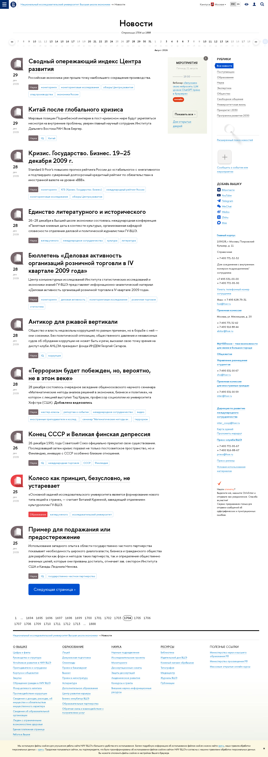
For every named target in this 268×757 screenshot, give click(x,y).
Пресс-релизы (226, 460)
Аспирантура (69, 683)
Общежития (224, 354)
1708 (27, 624)
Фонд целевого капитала (27, 688)
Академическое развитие (125, 678)
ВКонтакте (228, 190)
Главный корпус (226, 235)
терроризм (141, 419)
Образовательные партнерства (80, 703)
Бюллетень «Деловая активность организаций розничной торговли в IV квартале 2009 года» (81, 263)
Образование (225, 77)
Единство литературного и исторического (87, 211)
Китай (51, 138)
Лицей (66, 652)
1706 (147, 618)
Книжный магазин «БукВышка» (177, 662)
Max (224, 223)
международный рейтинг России (125, 189)
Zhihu (225, 217)
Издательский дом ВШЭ (174, 657)
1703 (117, 618)
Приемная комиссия (229, 310)
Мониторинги (119, 662)
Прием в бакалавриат (74, 667)
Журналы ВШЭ (169, 678)
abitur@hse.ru (225, 331)
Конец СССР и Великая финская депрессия (89, 434)
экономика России (67, 94)
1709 (37, 624)
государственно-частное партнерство (71, 576)
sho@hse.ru (224, 374)
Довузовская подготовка (76, 657)
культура (112, 240)
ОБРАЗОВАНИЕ (73, 647)
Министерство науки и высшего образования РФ (228, 654)
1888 (92, 624)
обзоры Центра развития (118, 87)
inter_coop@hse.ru (228, 423)
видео (140, 412)
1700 (88, 618)
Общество (223, 93)
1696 (49, 618)
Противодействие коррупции (30, 693)
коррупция (54, 355)
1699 (78, 618)
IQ (42, 138)
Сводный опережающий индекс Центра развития (84, 65)
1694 (29, 618)
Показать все (184, 114)
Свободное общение (230, 99)
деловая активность (73, 299)
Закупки (17, 678)
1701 (98, 618)
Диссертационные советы (126, 667)
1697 (58, 618)
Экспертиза (224, 88)
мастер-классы (50, 412)
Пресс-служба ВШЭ (229, 440)
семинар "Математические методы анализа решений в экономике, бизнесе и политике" (107, 419)
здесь (221, 745)
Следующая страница (53, 589)
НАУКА (116, 647)
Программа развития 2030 (233, 115)
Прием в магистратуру (75, 678)
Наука (220, 82)
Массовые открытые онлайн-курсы (230, 666)
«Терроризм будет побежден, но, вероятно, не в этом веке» (89, 374)
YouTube (227, 195)
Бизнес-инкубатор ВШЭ (75, 698)
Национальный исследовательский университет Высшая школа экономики (55, 635)
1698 (68, 618)
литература (129, 240)
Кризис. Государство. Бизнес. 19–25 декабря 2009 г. (79, 157)
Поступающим (225, 71)
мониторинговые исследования (80, 87)
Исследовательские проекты (128, 657)
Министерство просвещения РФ (229, 661)
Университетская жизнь (231, 104)
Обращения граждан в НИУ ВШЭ (32, 683)
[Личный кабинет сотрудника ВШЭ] (254, 4)
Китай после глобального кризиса (75, 109)
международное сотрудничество (83, 240)
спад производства (41, 94)
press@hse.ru (225, 454)
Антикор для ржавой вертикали (73, 321)
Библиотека (167, 652)
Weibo (226, 212)
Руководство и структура (27, 657)
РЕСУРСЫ (167, 647)
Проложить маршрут (229, 433)
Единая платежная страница (28, 729)
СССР (86, 463)
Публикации (167, 683)
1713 (76, 624)
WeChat (227, 206)
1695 (39, 618)
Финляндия (101, 463)
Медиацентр (168, 673)
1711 (57, 624)
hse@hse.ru (224, 304)
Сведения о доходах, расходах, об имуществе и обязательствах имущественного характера (32, 702)
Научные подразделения (125, 652)
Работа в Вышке (21, 734)
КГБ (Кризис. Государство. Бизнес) (81, 189)
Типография (167, 667)
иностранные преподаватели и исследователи (54, 419)
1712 (66, 624)
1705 (137, 618)
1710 (47, 624)
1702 (107, 618)
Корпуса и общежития (25, 673)
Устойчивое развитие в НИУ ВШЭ (32, 662)
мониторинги (49, 87)
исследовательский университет (92, 514)
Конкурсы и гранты (122, 683)
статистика (37, 306)
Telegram (227, 201)
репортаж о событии (76, 412)
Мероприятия (187, 63)
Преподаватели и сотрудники (30, 667)
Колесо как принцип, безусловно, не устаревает (79, 481)
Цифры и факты (21, 652)
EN (238, 4)
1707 (17, 624)
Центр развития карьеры (76, 693)
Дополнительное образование (80, 688)
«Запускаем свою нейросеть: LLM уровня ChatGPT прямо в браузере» (186, 88)
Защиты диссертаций (123, 673)
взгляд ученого (50, 240)
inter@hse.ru (224, 396)
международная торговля (63, 463)
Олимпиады (68, 662)
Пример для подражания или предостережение (69, 533)
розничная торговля (144, 299)
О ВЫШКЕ (20, 647)
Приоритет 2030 (227, 110)
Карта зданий (225, 429)
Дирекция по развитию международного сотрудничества (231, 412)
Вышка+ (66, 673)
